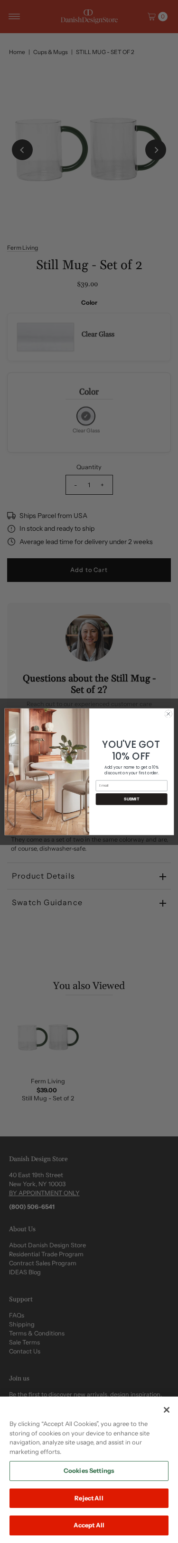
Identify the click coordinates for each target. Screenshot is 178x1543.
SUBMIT (131, 799)
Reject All (89, 1498)
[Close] (166, 1409)
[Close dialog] (168, 713)
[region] (89, 1470)
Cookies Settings (89, 1470)
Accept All (89, 1525)
